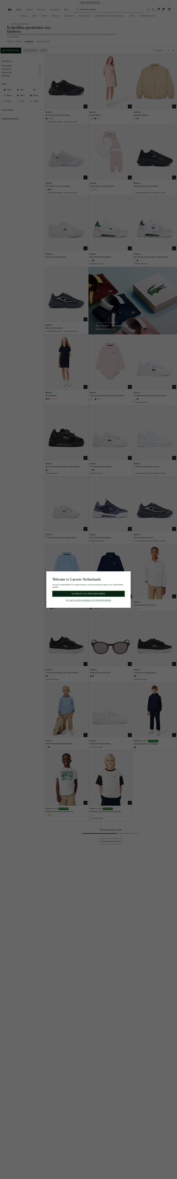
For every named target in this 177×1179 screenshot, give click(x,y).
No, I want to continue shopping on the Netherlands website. (88, 600)
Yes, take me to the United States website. (88, 593)
